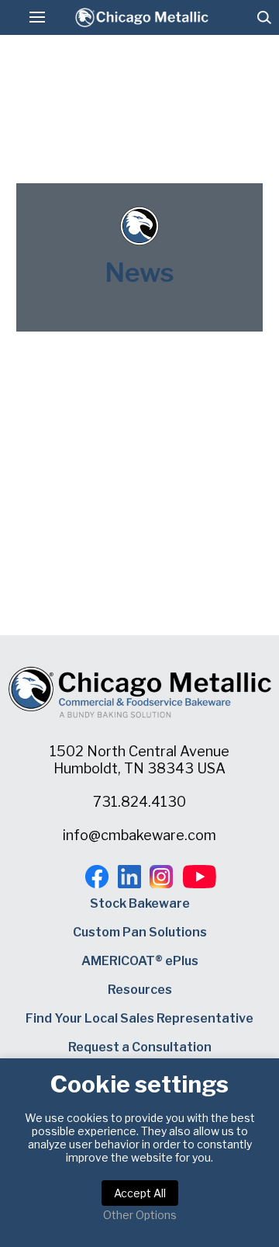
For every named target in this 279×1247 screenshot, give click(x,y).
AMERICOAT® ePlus (139, 960)
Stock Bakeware (140, 903)
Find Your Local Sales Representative (139, 1018)
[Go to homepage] (142, 17)
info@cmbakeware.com (139, 835)
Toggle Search (264, 17)
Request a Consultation (140, 1047)
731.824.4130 (139, 802)
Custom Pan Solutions (140, 932)
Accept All (140, 1193)
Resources (140, 989)
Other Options (140, 1214)
